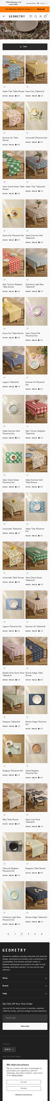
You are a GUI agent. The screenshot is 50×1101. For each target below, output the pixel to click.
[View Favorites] (29, 33)
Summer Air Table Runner (10, 156)
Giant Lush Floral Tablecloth (32, 821)
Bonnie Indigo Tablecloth (31, 916)
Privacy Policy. (17, 1075)
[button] (42, 3)
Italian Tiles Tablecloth (34, 203)
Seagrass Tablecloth (11, 724)
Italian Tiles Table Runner (10, 109)
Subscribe (24, 1026)
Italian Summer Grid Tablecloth (33, 251)
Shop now (41, 9)
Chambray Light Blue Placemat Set (12, 916)
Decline (24, 1088)
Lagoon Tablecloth (11, 393)
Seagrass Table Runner (35, 867)
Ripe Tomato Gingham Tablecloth (34, 442)
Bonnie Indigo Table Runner (33, 678)
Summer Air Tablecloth (35, 631)
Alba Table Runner (11, 819)
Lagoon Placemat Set (12, 631)
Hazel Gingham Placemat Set (31, 773)
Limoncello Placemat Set (34, 156)
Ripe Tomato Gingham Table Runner (12, 299)
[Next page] (41, 931)
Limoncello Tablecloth (12, 536)
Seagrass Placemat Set (13, 772)
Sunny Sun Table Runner (10, 347)
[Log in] (38, 33)
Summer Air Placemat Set (34, 394)
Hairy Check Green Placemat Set (11, 490)
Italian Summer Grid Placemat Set (11, 442)
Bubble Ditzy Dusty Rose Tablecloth (11, 678)
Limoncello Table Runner (10, 585)
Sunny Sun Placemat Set (11, 251)
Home (5, 41)
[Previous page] (7, 931)
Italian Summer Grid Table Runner (33, 490)
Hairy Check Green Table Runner (11, 204)
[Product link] (13, 94)
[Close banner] (46, 9)
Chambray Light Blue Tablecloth (34, 299)
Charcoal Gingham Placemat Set (11, 868)
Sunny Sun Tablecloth (34, 108)
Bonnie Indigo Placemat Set (35, 725)
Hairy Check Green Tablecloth (33, 585)
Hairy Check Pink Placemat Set (32, 347)
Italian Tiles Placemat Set (34, 537)
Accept (24, 1082)
